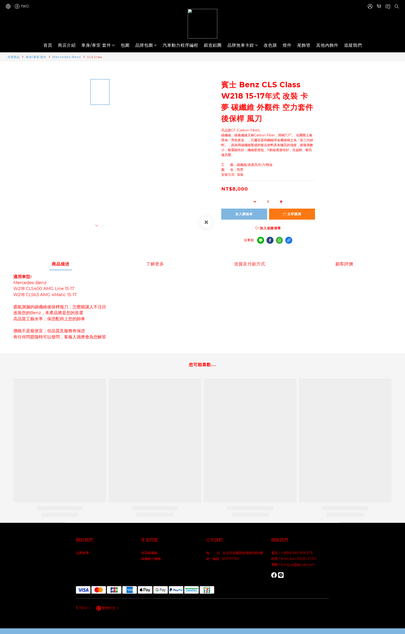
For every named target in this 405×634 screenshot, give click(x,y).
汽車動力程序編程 (180, 45)
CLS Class (94, 57)
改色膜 (270, 45)
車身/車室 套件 (96, 45)
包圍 (125, 45)
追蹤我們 (353, 45)
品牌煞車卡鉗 (240, 45)
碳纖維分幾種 (151, 559)
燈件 (287, 45)
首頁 (47, 45)
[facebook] (270, 240)
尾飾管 (304, 45)
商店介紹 (67, 45)
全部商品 (14, 57)
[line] (260, 240)
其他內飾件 (327, 45)
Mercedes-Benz (66, 57)
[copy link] (288, 240)
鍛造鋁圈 (213, 45)
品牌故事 (82, 553)
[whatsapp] (279, 240)
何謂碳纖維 (149, 553)
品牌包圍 (144, 45)
